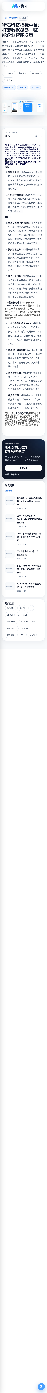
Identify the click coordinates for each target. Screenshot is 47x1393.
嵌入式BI (10, 635)
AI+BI (32, 635)
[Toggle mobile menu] (7, 6)
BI (31, 608)
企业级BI (25, 628)
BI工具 (21, 635)
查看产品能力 (12, 474)
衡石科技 (10, 608)
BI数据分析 (11, 622)
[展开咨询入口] (41, 1386)
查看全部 (8, 491)
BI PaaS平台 (11, 628)
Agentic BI (22, 615)
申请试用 (23, 468)
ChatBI (10, 615)
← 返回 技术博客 (9, 18)
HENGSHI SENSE (28, 622)
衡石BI (22, 608)
